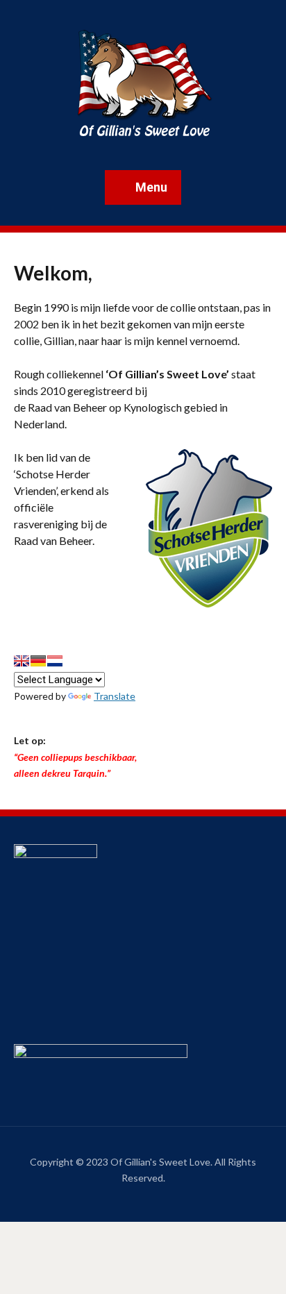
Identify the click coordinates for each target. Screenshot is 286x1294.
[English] (21, 660)
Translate (114, 696)
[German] (38, 660)
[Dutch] (54, 660)
